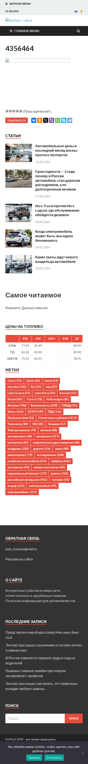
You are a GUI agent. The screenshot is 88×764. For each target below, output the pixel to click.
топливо (60, 479)
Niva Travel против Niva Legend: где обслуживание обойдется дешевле (57, 210)
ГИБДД (69, 405)
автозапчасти (19, 436)
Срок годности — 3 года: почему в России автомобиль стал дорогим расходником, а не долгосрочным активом (57, 180)
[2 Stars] (10, 111)
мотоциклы (18, 467)
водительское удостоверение (56, 442)
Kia (36, 387)
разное (59, 473)
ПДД (54, 411)
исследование (50, 455)
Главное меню (27, 31)
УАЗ (38, 424)
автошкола (17, 442)
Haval (51, 380)
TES (12, 352)
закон (62, 448)
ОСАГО (35, 411)
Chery (14, 380)
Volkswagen (57, 399)
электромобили (42, 486)
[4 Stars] (17, 111)
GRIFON (12, 358)
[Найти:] (44, 718)
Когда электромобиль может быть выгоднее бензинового (54, 235)
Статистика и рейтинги (57, 417)
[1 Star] (7, 111)
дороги (41, 448)
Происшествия (20, 417)
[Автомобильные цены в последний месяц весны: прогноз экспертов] (18, 146)
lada (51, 387)
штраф (15, 486)
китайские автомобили (27, 461)
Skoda (14, 399)
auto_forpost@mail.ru (21, 549)
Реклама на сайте (19, 559)
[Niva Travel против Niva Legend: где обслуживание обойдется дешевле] (18, 206)
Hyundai (16, 387)
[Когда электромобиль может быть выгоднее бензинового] (18, 232)
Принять (34, 757)
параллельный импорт (27, 473)
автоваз (48, 430)
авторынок (47, 436)
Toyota (34, 399)
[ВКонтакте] (33, 120)
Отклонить (54, 757)
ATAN (12, 345)
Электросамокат (21, 430)
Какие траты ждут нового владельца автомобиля (56, 259)
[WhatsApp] (57, 120)
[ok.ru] (81, 11)
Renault (68, 393)
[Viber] (51, 120)
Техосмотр (17, 424)
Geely (33, 380)
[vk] (76, 11)
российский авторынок (27, 479)
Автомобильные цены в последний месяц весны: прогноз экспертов (56, 150)
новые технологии (49, 467)
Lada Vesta (45, 393)
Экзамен (57, 424)
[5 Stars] (20, 111)
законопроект (19, 455)
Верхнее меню (20, 3)
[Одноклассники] (39, 120)
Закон (15, 411)
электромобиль (22, 492)
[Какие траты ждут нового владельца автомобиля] (18, 257)
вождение (18, 448)
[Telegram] (69, 120)
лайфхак (60, 461)
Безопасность (44, 405)
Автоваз (16, 405)
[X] (45, 120)
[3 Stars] (14, 111)
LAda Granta (18, 393)
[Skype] (63, 120)
